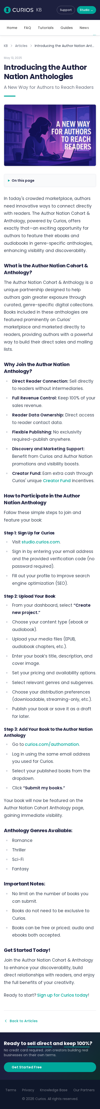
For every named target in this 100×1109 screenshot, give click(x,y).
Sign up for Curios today (62, 995)
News (84, 27)
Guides (66, 27)
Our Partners (84, 1090)
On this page (23, 180)
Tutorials (46, 27)
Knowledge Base (53, 1090)
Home (12, 27)
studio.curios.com (40, 542)
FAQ (27, 27)
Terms (10, 1090)
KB (6, 45)
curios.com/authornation (51, 744)
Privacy (28, 1090)
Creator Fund (57, 481)
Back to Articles (24, 1021)
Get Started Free (27, 1067)
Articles (21, 45)
